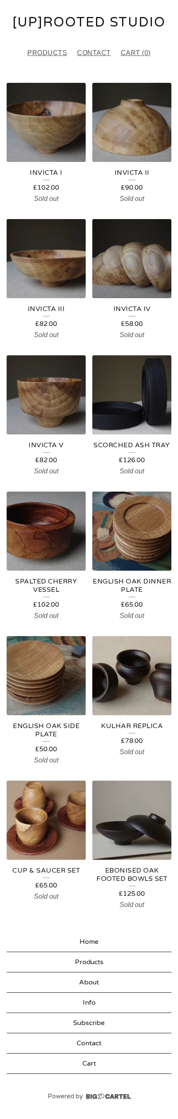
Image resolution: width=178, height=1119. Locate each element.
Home (89, 942)
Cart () (136, 52)
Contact (94, 52)
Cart (89, 1063)
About (89, 982)
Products (47, 52)
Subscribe (89, 1023)
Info (89, 1002)
